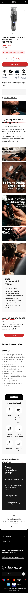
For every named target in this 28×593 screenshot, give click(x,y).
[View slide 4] (17, 527)
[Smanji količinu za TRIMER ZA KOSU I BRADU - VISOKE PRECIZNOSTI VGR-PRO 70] (3, 59)
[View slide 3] (15, 527)
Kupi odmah (14, 64)
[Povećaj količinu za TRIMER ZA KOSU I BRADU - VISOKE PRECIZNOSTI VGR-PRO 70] (10, 59)
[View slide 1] (11, 527)
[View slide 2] (13, 527)
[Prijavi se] (23, 574)
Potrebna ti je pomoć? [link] (10, 97)
